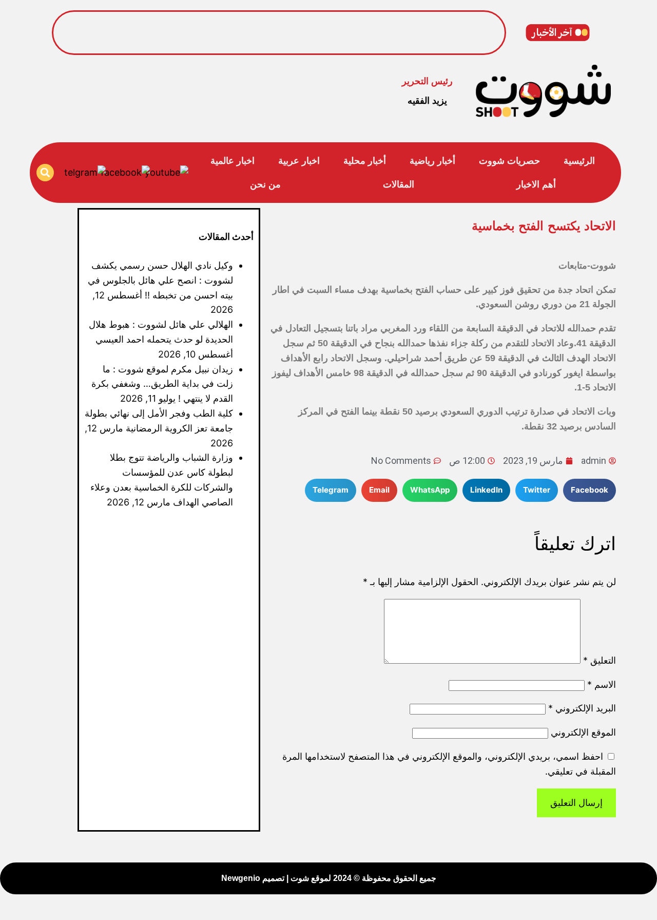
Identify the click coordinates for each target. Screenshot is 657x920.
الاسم (601, 684)
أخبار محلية (364, 161)
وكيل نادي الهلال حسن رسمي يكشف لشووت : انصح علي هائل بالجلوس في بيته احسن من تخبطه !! (308, 24)
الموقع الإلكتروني (583, 732)
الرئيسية (579, 161)
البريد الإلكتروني (582, 708)
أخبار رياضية (432, 161)
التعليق (599, 660)
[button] (45, 172)
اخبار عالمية (232, 161)
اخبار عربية (299, 161)
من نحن (265, 184)
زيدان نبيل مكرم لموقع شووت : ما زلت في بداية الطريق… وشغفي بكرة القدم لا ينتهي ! (162, 384)
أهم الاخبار (536, 184)
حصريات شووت (509, 161)
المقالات (398, 184)
